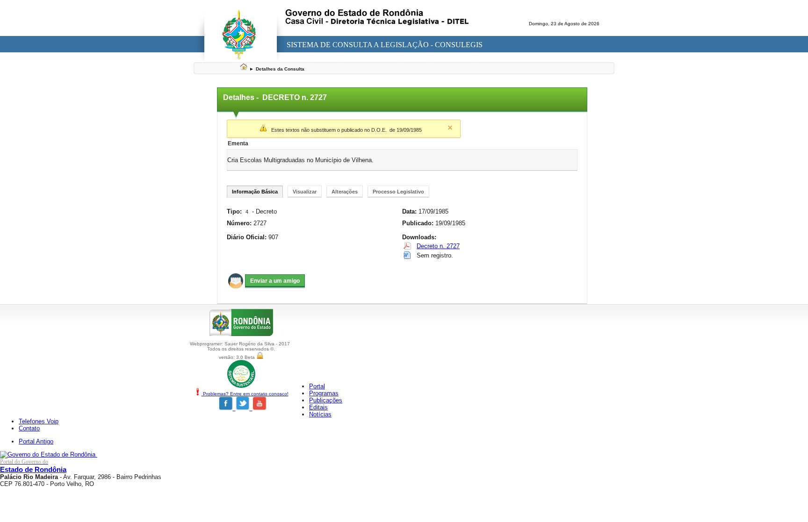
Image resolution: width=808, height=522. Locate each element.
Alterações (345, 191)
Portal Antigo (36, 441)
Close (450, 127)
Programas (324, 393)
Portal (317, 386)
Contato (29, 428)
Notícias (320, 414)
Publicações (325, 400)
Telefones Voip (38, 421)
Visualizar (305, 191)
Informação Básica (255, 191)
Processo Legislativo (398, 191)
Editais (318, 407)
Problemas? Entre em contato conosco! (245, 393)
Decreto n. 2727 (438, 246)
